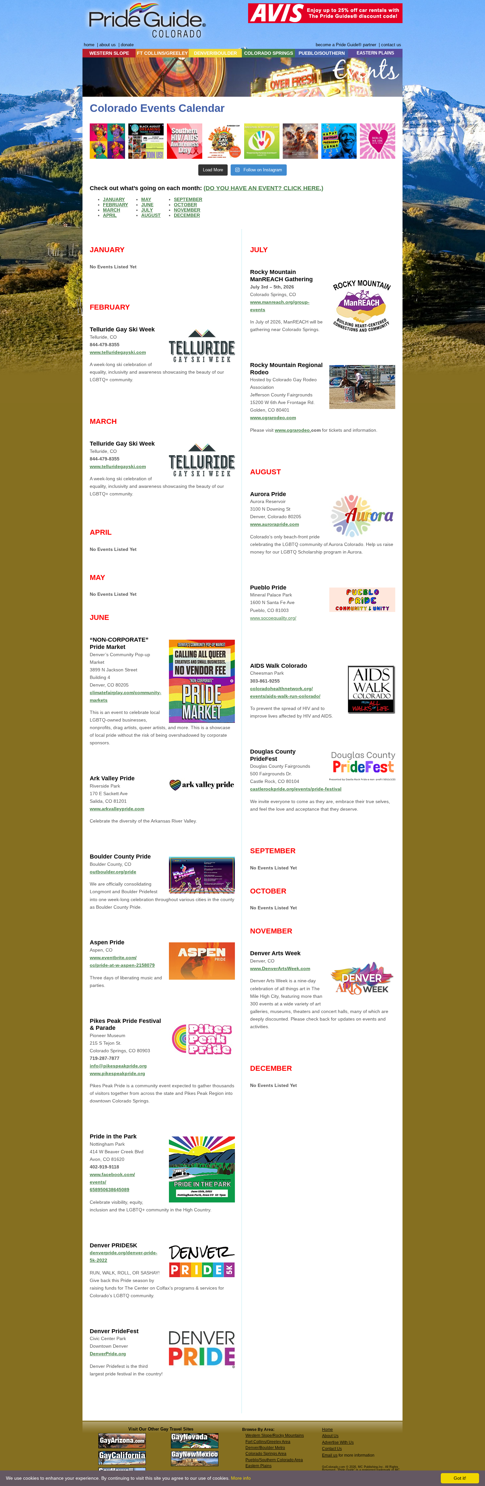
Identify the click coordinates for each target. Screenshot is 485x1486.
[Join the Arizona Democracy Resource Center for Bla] (146, 141)
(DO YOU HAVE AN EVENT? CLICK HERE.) (263, 188)
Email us (330, 1455)
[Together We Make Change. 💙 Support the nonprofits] (261, 141)
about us (107, 44)
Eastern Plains (258, 1466)
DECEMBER (187, 215)
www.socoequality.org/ (273, 618)
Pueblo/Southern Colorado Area (274, 1460)
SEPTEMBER (188, 199)
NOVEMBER (187, 210)
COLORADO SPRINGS (268, 53)
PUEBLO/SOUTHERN (322, 53)
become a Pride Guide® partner (346, 44)
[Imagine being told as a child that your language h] (300, 141)
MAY (146, 199)
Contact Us (332, 1449)
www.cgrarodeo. (293, 430)
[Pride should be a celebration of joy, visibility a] (377, 141)
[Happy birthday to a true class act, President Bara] (339, 141)
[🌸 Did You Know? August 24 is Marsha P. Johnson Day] (107, 141)
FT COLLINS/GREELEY (162, 53)
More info (241, 1478)
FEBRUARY (115, 204)
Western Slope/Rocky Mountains (274, 1435)
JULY (147, 210)
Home (327, 1430)
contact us (391, 44)
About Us (330, 1436)
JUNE (147, 204)
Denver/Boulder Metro (265, 1448)
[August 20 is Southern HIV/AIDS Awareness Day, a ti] (184, 141)
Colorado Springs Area (265, 1454)
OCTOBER (185, 204)
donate (127, 44)
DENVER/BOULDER (215, 53)
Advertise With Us (338, 1442)
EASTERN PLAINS (375, 53)
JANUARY (114, 199)
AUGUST (151, 215)
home (89, 44)
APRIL (110, 215)
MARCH (111, 210)
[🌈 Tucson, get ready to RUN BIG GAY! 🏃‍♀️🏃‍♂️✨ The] (223, 141)
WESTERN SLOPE (109, 53)
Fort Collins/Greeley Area (267, 1442)
